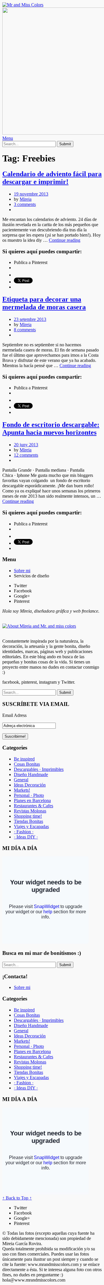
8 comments (25, 329)
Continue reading (64, 240)
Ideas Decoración (30, 784)
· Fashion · (24, 831)
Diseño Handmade (31, 774)
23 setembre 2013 (30, 319)
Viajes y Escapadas (31, 826)
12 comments (26, 455)
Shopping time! (28, 816)
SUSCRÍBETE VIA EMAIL (35, 704)
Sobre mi (22, 570)
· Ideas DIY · (26, 836)
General (21, 779)
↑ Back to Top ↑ (17, 1197)
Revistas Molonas (30, 810)
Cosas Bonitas (27, 764)
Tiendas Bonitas (28, 821)
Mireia (25, 199)
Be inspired (24, 758)
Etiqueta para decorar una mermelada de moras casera (44, 303)
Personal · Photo (29, 795)
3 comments (25, 204)
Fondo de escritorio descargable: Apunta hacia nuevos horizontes (50, 428)
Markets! (22, 790)
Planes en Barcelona (32, 800)
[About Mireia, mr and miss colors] (39, 626)
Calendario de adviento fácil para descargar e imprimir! (52, 177)
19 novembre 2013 (31, 193)
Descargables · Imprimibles (39, 769)
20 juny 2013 (26, 444)
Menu (7, 138)
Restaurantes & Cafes (33, 805)
